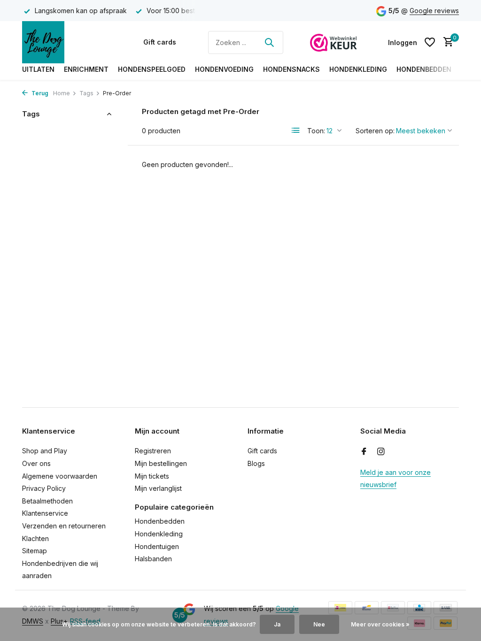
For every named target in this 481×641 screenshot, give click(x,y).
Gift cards (159, 42)
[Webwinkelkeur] (333, 42)
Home (61, 93)
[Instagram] (381, 452)
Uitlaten (38, 69)
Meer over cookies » (380, 624)
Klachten (35, 538)
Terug (39, 93)
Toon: (316, 131)
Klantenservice (45, 513)
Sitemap (34, 551)
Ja (277, 624)
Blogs (256, 463)
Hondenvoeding (224, 69)
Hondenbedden (423, 69)
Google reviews (434, 11)
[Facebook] (364, 452)
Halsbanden (153, 559)
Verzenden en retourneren (64, 526)
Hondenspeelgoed (152, 69)
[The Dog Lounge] (69, 42)
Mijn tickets (152, 476)
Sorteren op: (375, 131)
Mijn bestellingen (161, 463)
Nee (319, 624)
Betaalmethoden (47, 501)
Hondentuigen (157, 546)
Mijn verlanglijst (158, 488)
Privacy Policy (44, 488)
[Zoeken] (269, 42)
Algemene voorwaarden (59, 476)
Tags (86, 93)
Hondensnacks (291, 69)
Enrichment (86, 69)
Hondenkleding (358, 69)
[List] (296, 130)
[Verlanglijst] (430, 42)
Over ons (36, 463)
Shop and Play (44, 451)
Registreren (153, 451)
